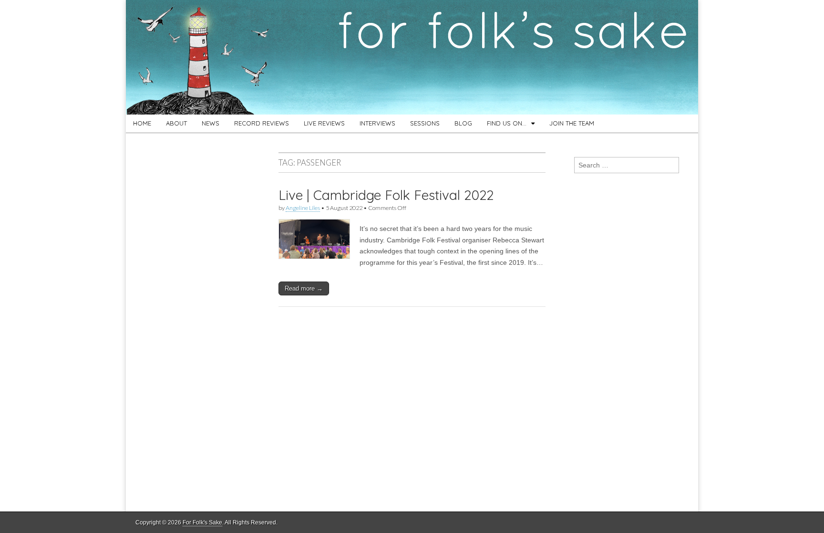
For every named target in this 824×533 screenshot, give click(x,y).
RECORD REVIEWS (261, 123)
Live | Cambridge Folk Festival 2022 (386, 195)
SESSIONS (425, 123)
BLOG (463, 123)
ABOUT (176, 123)
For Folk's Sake (202, 522)
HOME (142, 123)
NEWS (210, 123)
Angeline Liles (303, 207)
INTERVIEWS (377, 123)
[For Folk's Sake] (412, 57)
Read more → (304, 288)
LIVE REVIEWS (324, 123)
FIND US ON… (506, 123)
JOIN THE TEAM (571, 123)
